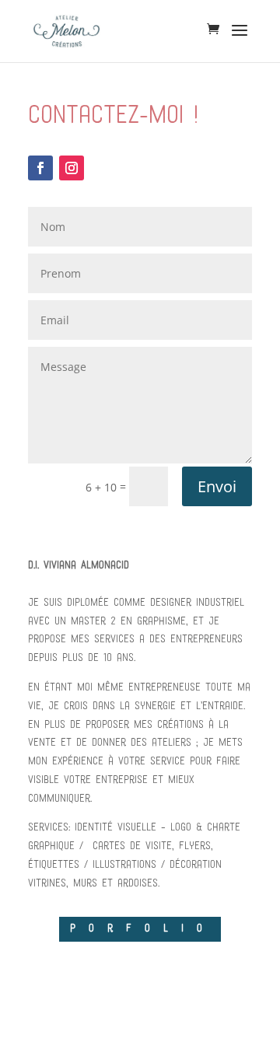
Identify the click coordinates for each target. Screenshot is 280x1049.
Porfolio (142, 929)
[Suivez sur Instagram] (71, 168)
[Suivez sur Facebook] (40, 168)
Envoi (217, 486)
